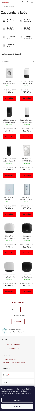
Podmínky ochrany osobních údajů (13, 362)
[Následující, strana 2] (18, 309)
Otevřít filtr (8, 61)
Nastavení (17, 400)
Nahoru (19, 322)
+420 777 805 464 (13, 349)
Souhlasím (17, 406)
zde (2, 395)
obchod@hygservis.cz (14, 344)
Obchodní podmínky (9, 359)
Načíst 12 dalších (18, 303)
